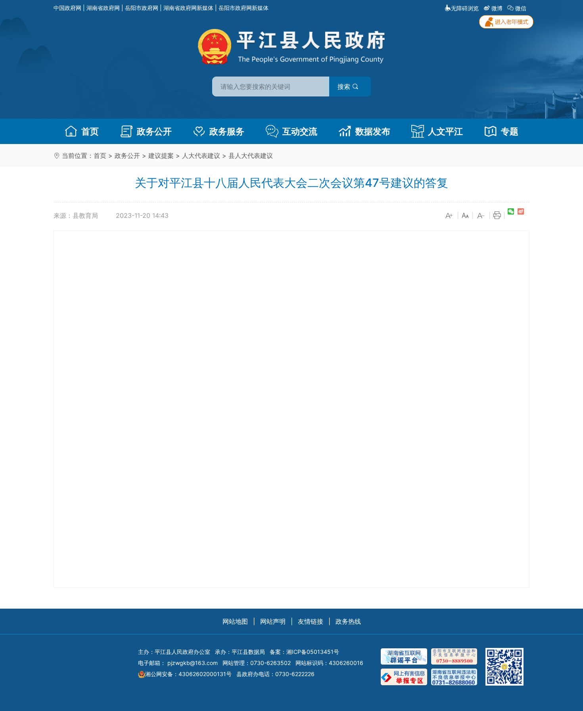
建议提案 (161, 155)
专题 (509, 131)
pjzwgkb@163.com (192, 662)
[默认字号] (465, 216)
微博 (497, 8)
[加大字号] (449, 216)
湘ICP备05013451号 (312, 651)
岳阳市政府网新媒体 (243, 7)
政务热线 (348, 621)
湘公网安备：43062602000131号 (188, 674)
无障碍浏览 (465, 8)
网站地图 (235, 621)
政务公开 (154, 131)
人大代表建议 (201, 155)
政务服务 (226, 131)
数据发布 (372, 131)
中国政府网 (67, 7)
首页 (90, 131)
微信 (521, 8)
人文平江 (445, 131)
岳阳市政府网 (141, 7)
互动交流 (299, 131)
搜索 (345, 86)
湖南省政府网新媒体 (188, 7)
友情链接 (310, 621)
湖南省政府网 (103, 7)
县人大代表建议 (250, 155)
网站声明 (273, 621)
